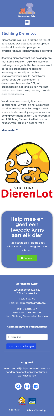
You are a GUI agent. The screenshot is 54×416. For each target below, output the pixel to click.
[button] (27, 22)
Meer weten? (10, 130)
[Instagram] (27, 386)
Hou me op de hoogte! (21, 346)
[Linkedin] (36, 386)
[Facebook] (18, 386)
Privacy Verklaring (36, 410)
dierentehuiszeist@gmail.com (28, 303)
